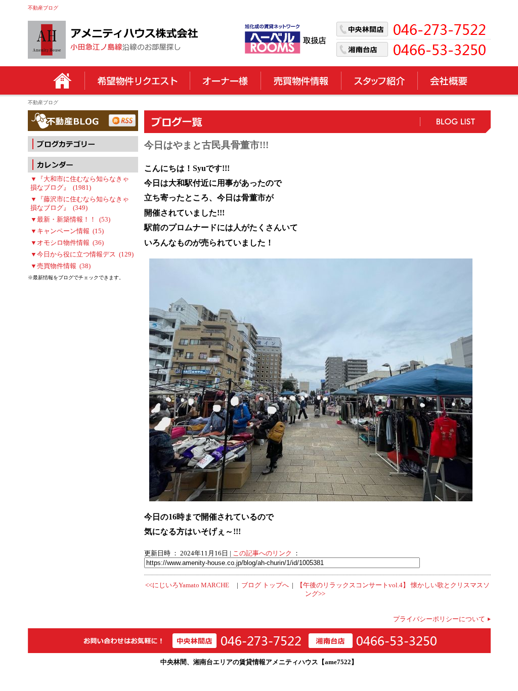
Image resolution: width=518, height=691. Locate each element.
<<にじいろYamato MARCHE (187, 585)
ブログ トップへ (265, 585)
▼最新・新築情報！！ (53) (70, 219)
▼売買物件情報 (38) (60, 266)
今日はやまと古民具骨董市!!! (206, 145)
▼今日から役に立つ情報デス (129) (82, 254)
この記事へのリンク (262, 553)
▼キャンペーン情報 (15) (67, 231)
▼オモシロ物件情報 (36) (67, 242)
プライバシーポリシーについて (439, 619)
